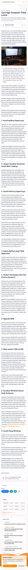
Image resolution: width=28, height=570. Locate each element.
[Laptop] (11, 533)
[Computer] (7, 527)
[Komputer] (7, 533)
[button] (5, 491)
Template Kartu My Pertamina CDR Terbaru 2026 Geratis (13, 549)
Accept (9, 566)
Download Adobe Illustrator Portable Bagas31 (13, 536)
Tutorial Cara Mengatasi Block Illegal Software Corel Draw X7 (13, 529)
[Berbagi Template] (8, 540)
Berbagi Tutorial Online (8, 2)
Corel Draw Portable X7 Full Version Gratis (14, 524)
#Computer (4, 485)
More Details (21, 566)
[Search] (24, 2)
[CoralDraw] (7, 522)
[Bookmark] (26, 2)
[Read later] (22, 25)
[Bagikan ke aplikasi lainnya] (19, 491)
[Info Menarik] (15, 546)
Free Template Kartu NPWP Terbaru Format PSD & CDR (13, 542)
